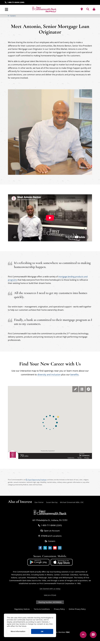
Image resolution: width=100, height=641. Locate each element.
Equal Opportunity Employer (37, 480)
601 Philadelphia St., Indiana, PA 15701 (50, 520)
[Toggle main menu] (6, 9)
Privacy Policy (59, 609)
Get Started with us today (50, 588)
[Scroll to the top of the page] (83, 634)
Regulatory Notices (22, 609)
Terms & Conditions (42, 609)
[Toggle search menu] (87, 9)
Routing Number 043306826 (50, 602)
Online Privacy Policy (77, 609)
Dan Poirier (39, 502)
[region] (50, 16)
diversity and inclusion (49, 374)
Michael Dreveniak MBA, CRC (72, 502)
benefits (74, 374)
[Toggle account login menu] (94, 9)
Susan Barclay (52, 502)
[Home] (44, 9)
